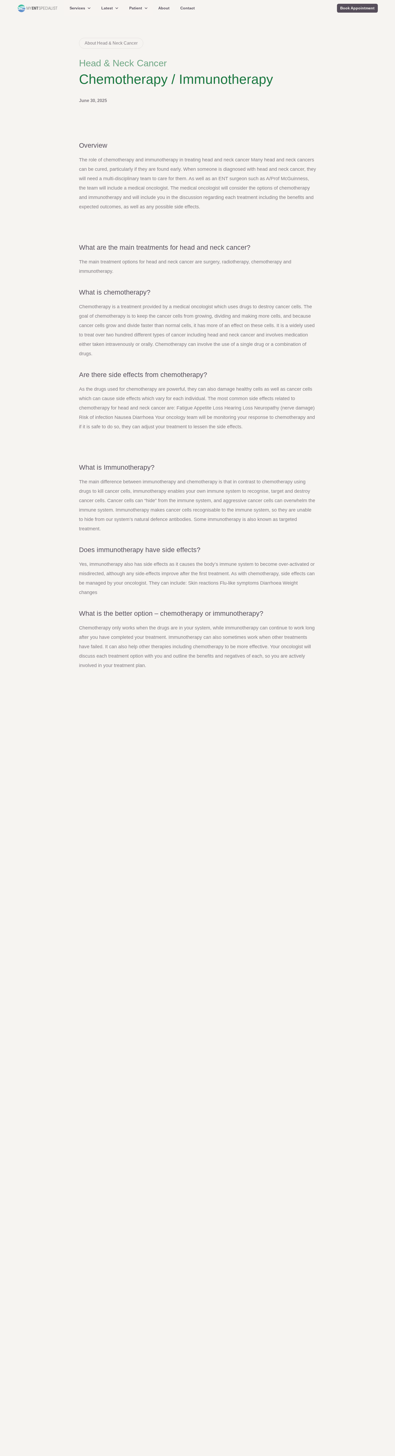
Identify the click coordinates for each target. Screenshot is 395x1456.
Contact (187, 8)
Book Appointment (357, 8)
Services (77, 8)
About (164, 8)
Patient (135, 8)
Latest (107, 8)
